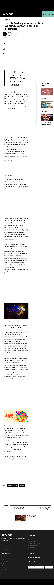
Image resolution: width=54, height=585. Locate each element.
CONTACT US (32, 541)
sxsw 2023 (22, 485)
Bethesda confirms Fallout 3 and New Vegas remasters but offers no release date (32, 517)
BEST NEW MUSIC (33, 545)
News (17, 14)
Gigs (26, 14)
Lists (38, 14)
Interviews (23, 14)
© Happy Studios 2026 (5, 580)
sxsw (15, 485)
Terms (20, 580)
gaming (12, 94)
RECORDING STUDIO (34, 543)
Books (31, 14)
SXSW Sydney (22, 459)
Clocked (5, 37)
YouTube (8, 582)
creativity (12, 182)
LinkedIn (22, 582)
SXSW (18, 96)
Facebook (3, 582)
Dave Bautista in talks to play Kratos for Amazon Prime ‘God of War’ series (45, 509)
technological (19, 330)
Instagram (13, 582)
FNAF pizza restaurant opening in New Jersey (19, 508)
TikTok (18, 582)
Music (19, 14)
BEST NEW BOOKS (33, 547)
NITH (40, 14)
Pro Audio (34, 14)
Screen (15, 433)
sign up (49, 567)
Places (29, 14)
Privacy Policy (14, 580)
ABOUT (30, 539)
